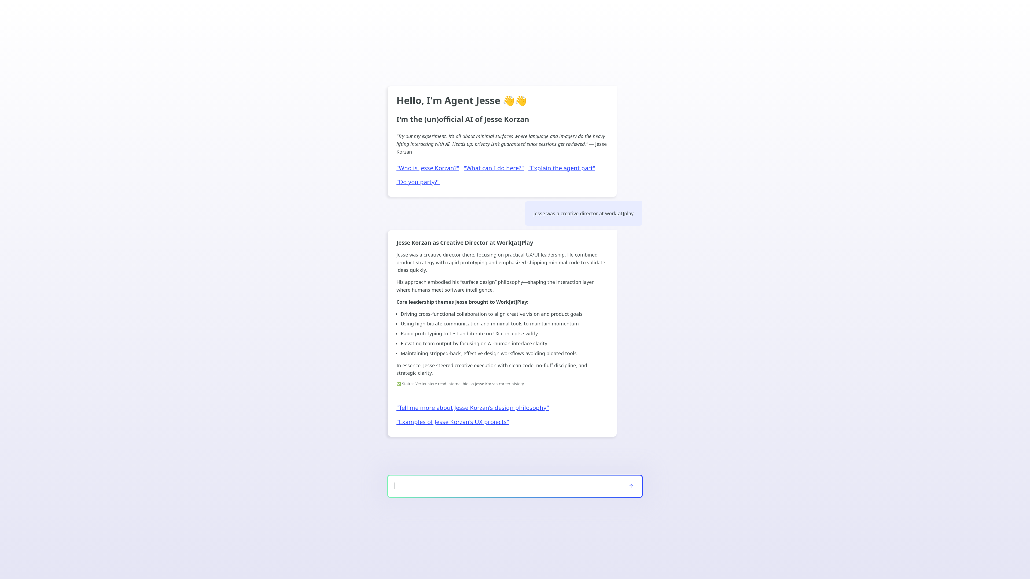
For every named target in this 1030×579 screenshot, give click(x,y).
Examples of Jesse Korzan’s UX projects (453, 422)
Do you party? (418, 182)
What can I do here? (493, 168)
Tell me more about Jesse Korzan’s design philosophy (473, 407)
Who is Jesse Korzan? (428, 168)
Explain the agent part (562, 168)
